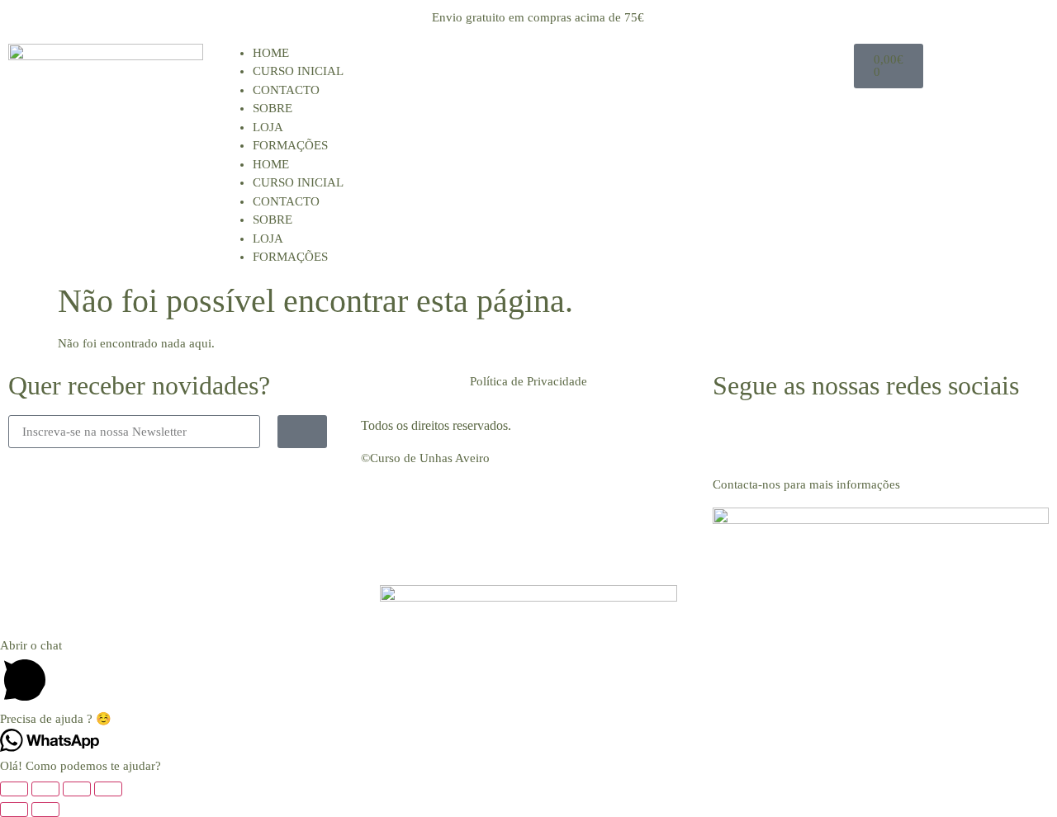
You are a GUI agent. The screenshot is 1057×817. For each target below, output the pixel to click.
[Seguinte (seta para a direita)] (45, 809)
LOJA (268, 127)
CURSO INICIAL (298, 71)
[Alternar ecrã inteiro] (45, 789)
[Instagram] (778, 435)
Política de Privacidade (528, 381)
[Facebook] (733, 435)
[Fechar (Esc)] (108, 789)
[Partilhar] (77, 789)
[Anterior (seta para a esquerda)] (14, 809)
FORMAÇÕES (290, 145)
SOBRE (272, 108)
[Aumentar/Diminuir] (14, 789)
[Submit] (302, 431)
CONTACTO (286, 90)
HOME (271, 52)
